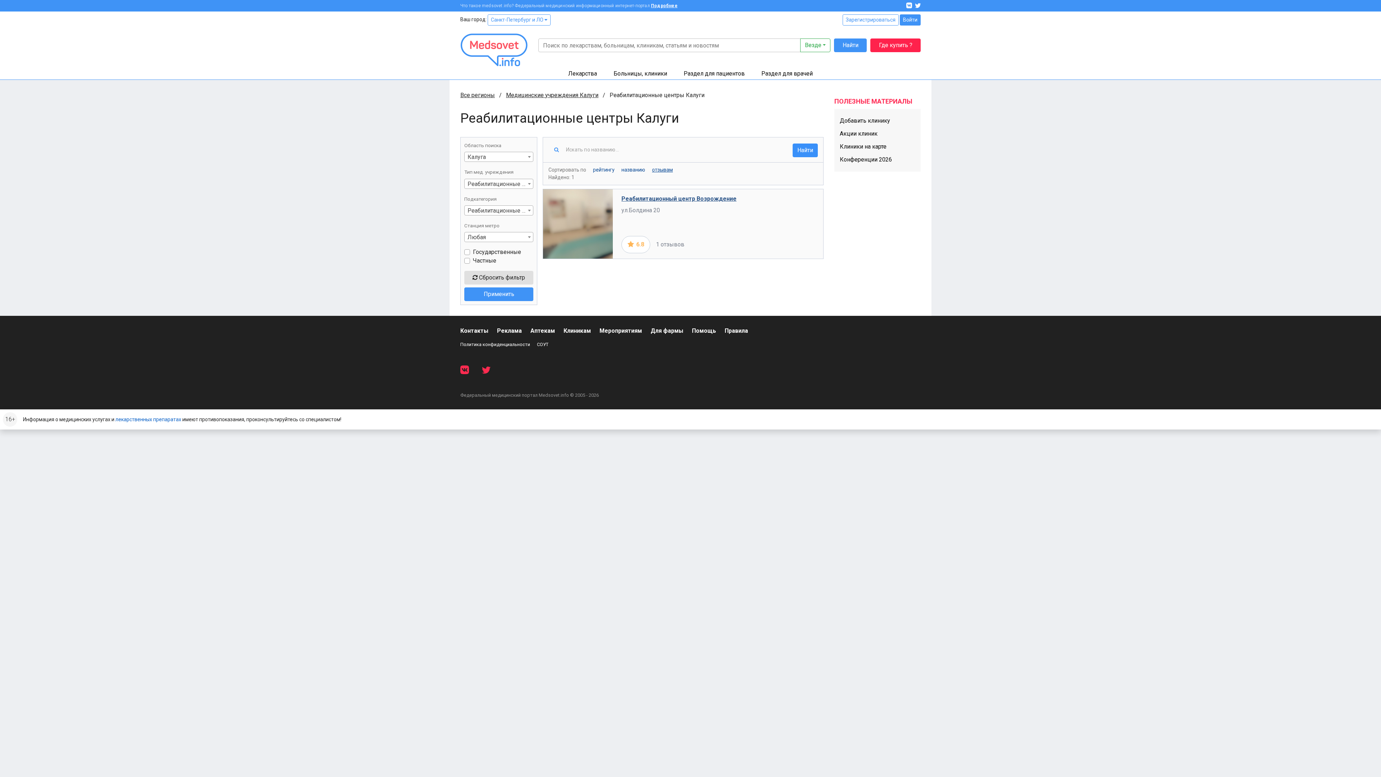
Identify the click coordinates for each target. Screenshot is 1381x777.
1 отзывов (670, 244)
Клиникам (577, 330)
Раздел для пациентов (714, 73)
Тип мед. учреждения (489, 172)
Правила (736, 330)
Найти (850, 45)
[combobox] (498, 157)
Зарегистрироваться (870, 20)
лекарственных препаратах (148, 419)
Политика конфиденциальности (495, 344)
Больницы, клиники (640, 73)
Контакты (474, 330)
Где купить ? (895, 45)
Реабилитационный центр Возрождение (679, 198)
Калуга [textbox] (477, 157)
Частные (484, 260)
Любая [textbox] (477, 237)
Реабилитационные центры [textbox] (500, 184)
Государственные (497, 252)
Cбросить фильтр (501, 277)
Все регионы (477, 95)
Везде (813, 45)
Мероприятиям (621, 330)
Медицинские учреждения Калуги (552, 95)
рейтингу (604, 170)
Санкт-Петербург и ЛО (517, 20)
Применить (499, 294)
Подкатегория (480, 199)
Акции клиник (859, 133)
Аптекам (542, 330)
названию (633, 170)
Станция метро (482, 225)
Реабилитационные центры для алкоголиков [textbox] (500, 210)
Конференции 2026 (866, 159)
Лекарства (582, 73)
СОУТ (542, 344)
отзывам (662, 170)
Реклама (509, 330)
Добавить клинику (865, 120)
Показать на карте (790, 244)
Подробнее (664, 5)
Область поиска (482, 145)
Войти (910, 20)
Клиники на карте (863, 146)
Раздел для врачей (787, 73)
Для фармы (667, 330)
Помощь (704, 330)
